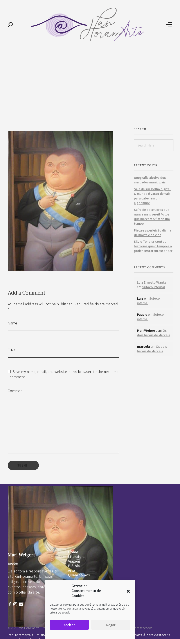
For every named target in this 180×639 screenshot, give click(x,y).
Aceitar (69, 625)
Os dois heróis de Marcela (153, 332)
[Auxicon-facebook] (10, 604)
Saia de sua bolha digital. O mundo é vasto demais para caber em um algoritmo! (152, 196)
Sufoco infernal (153, 287)
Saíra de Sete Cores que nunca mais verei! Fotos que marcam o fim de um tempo (152, 216)
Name (12, 322)
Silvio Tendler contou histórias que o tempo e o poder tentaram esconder (153, 246)
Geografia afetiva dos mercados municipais (150, 179)
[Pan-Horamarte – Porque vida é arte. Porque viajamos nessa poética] (89, 24)
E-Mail (12, 349)
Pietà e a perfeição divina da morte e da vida (152, 232)
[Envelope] (21, 604)
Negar (110, 625)
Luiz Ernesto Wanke (151, 282)
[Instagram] (15, 604)
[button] (128, 590)
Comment (15, 390)
